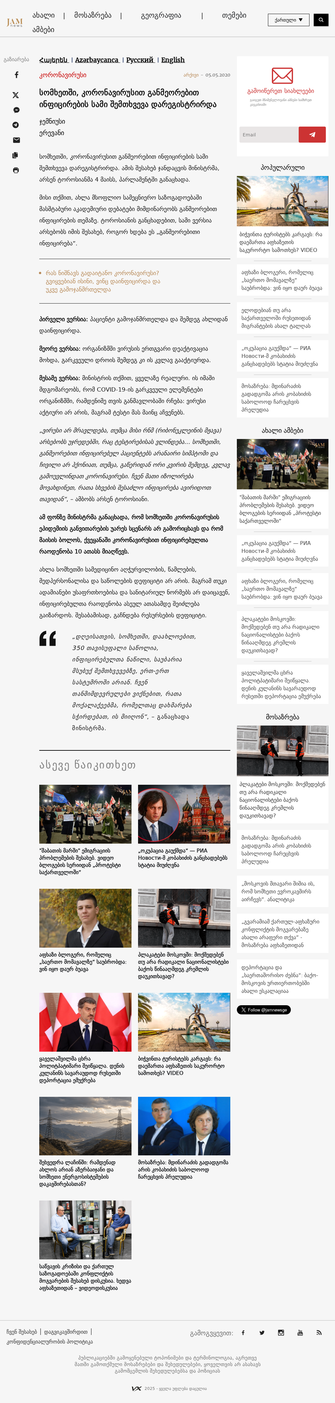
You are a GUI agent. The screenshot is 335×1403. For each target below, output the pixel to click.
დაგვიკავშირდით (66, 1331)
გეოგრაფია (161, 15)
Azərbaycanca (97, 60)
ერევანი (51, 133)
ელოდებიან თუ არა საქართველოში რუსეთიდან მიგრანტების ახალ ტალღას (276, 318)
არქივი (193, 75)
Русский (140, 60)
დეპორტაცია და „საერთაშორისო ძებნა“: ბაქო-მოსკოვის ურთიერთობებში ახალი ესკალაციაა (279, 979)
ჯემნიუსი (52, 121)
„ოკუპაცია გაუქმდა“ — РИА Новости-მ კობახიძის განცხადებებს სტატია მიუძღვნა (182, 857)
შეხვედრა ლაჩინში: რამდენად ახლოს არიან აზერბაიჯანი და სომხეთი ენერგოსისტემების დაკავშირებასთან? (77, 1173)
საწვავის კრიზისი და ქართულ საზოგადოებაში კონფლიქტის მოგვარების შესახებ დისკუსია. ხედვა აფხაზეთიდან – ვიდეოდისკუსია (85, 1277)
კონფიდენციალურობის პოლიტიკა (50, 1341)
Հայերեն (54, 60)
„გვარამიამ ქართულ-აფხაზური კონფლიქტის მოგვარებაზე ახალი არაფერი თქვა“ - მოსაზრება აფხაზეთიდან (280, 933)
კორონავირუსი (62, 75)
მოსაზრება (93, 15)
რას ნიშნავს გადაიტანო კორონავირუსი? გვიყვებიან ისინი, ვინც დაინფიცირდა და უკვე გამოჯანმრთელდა (103, 281)
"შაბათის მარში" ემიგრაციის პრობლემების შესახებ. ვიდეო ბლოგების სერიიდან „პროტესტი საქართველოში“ (80, 861)
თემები (234, 15)
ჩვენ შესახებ (22, 1331)
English (173, 60)
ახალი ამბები (43, 22)
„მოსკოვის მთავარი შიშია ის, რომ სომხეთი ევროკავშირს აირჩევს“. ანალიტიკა (278, 891)
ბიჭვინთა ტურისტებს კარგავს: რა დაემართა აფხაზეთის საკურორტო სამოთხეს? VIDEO (181, 1066)
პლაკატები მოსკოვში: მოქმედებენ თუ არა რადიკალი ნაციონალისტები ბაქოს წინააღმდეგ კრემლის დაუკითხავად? (183, 965)
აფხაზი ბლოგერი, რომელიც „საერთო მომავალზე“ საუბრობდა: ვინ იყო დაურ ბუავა (83, 962)
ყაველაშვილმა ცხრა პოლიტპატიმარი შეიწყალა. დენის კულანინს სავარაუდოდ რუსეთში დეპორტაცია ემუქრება (81, 1069)
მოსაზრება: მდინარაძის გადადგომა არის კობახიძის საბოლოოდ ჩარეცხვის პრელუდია (183, 1169)
